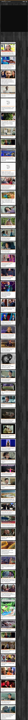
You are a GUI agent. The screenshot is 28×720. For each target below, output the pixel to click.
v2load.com (3, 1)
